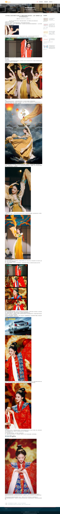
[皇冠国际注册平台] (7, 1)
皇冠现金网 (30, 513)
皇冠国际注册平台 (30, 9)
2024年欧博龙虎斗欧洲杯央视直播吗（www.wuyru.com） (52, 19)
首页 (37, 1)
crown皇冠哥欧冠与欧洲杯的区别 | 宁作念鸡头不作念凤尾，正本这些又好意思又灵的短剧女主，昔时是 (49, 26)
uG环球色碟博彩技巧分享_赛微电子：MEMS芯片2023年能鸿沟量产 (16, 503)
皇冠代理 (11, 432)
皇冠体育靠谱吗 (7, 438)
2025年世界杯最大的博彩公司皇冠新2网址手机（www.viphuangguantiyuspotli (49, 40)
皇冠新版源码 (46, 1)
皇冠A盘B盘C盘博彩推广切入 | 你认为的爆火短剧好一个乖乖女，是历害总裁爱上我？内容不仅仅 (49, 33)
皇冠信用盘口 (41, 1)
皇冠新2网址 (50, 1)
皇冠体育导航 (25, 513)
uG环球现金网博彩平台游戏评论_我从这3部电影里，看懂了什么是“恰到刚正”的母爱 (18, 504)
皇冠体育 (28, 513)
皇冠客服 (33, 513)
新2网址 (36, 513)
